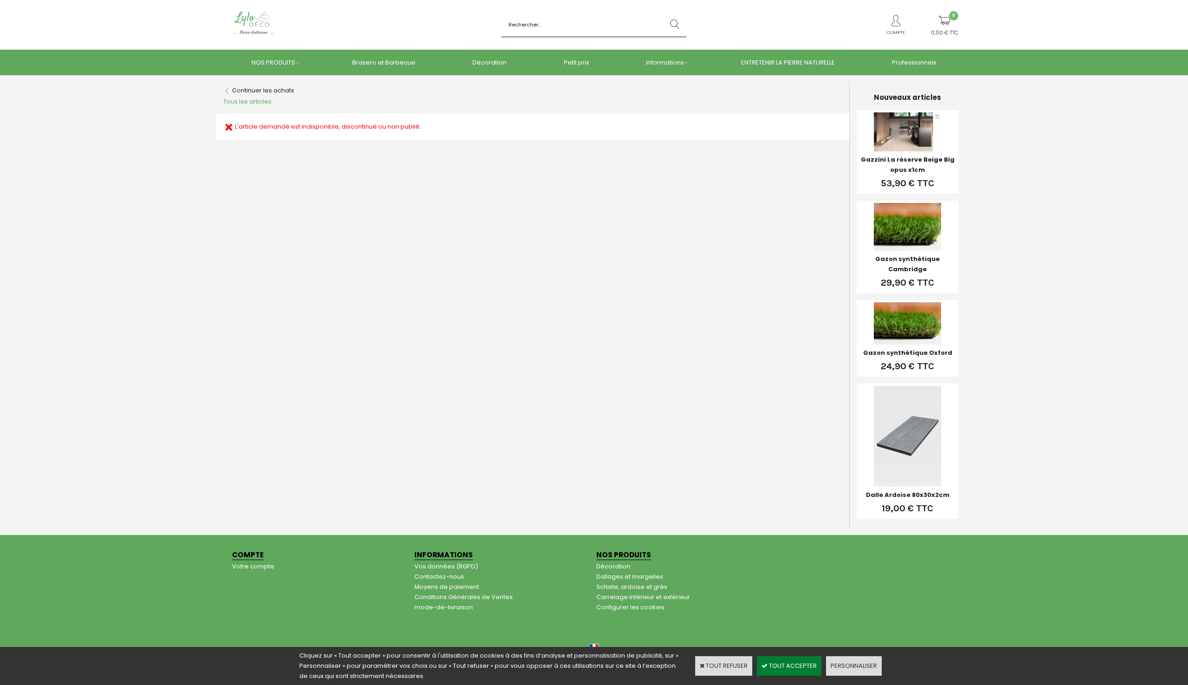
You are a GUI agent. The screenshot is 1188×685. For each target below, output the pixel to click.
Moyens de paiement (446, 586)
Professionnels (914, 62)
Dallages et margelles (629, 576)
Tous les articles (247, 101)
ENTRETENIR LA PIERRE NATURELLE (788, 62)
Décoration (489, 62)
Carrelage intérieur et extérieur (643, 597)
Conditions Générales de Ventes (463, 597)
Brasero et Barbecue (383, 62)
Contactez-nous (439, 576)
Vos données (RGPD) (446, 566)
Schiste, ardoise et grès (631, 586)
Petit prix (576, 62)
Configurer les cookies (630, 607)
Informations (665, 62)
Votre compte (253, 566)
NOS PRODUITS (273, 62)
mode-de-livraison (443, 607)
